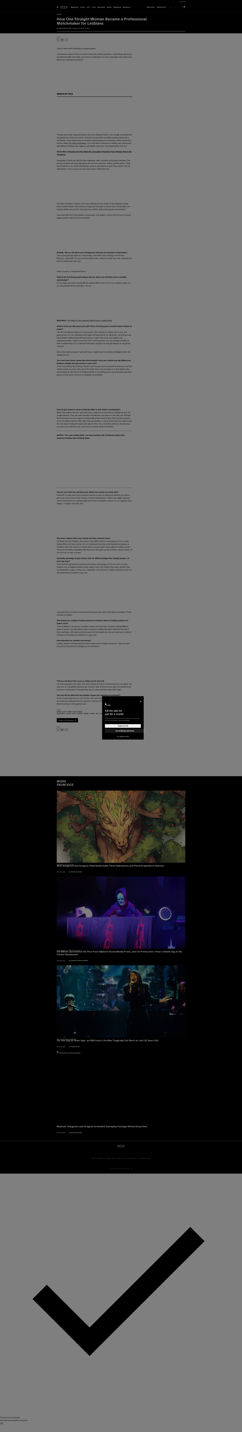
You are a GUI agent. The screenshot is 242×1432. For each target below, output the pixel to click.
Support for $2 (123, 726)
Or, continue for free (123, 736)
